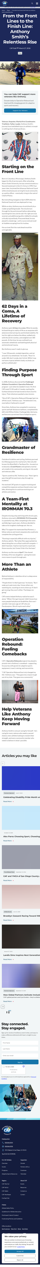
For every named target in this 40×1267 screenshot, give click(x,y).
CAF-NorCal (5, 1184)
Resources (23, 1187)
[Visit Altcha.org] (24, 1067)
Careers (22, 1194)
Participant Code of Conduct (10, 1215)
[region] (20, 1248)
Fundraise (23, 1170)
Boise (19, 1229)
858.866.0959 (9, 1142)
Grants (4, 1167)
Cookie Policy (21, 1246)
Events (22, 1184)
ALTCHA (13, 1072)
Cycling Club (5, 1198)
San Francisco (6, 1229)
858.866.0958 (9, 1146)
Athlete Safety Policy (8, 1208)
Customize (20, 1256)
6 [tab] (8, 1013)
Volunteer (23, 1174)
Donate (23, 1163)
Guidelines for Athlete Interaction (11, 1211)
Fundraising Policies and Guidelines (12, 1219)
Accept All (20, 1251)
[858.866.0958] (3, 1146)
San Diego (25, 1229)
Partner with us (25, 1167)
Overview (4, 1163)
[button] (3, 763)
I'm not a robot (9, 1066)
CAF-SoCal (5, 1187)
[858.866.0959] (3, 1143)
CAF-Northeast (6, 1194)
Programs (5, 1170)
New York (14, 1229)
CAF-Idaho (5, 1191)
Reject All (20, 1260)
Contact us (23, 1191)
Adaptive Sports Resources (9, 1174)
